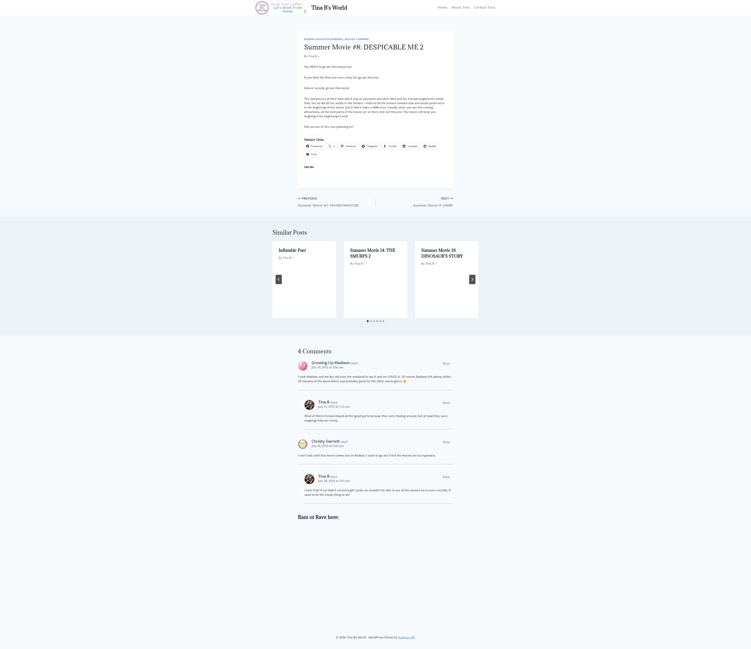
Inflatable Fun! (292, 250)
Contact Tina (484, 7)
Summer (363, 39)
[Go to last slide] (279, 279)
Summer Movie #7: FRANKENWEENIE (328, 202)
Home (442, 7)
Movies (350, 39)
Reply (446, 363)
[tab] (368, 321)
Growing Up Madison (331, 363)
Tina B (312, 56)
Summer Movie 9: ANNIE (433, 202)
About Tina (460, 7)
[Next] (472, 279)
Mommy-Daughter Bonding (323, 39)
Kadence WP (406, 637)
